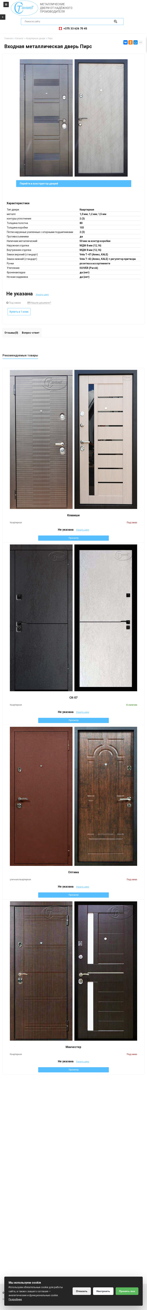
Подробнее (15, 1299)
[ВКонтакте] (125, 42)
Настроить (103, 1291)
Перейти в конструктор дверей (39, 183)
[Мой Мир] (135, 42)
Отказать (81, 1291)
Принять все (127, 1291)
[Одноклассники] (130, 42)
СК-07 (73, 697)
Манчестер (73, 1047)
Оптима (73, 872)
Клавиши (73, 515)
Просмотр (74, 538)
